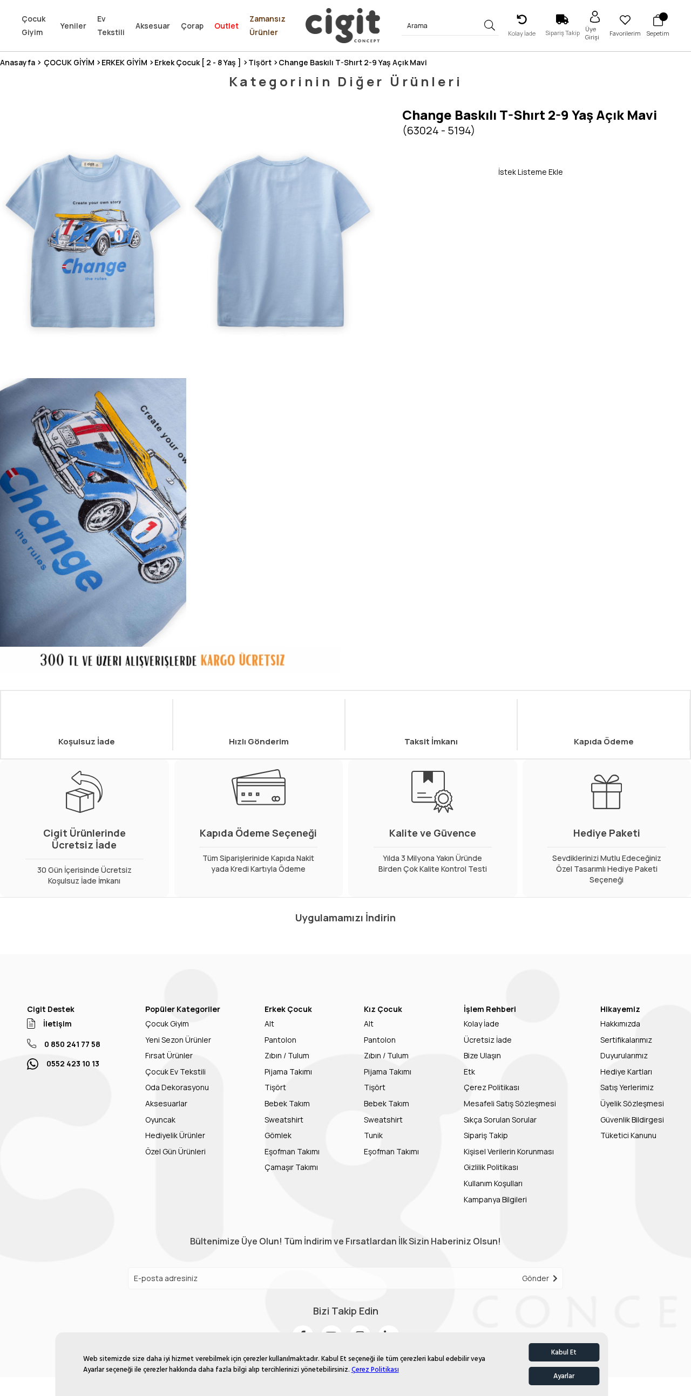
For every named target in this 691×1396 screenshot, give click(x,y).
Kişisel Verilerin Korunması (509, 1151)
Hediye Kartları (626, 1071)
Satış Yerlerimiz (627, 1087)
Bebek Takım (287, 1103)
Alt (269, 1023)
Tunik (373, 1135)
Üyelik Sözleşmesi (632, 1103)
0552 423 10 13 (72, 1063)
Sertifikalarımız (626, 1040)
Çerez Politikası (375, 1369)
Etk (469, 1071)
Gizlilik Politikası (491, 1167)
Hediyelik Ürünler (175, 1135)
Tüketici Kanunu (628, 1135)
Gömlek (278, 1135)
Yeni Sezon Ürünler (178, 1040)
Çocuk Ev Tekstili (175, 1071)
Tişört (275, 1087)
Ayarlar (563, 1376)
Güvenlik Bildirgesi (632, 1119)
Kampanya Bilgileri (495, 1199)
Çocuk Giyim (167, 1023)
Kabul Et (564, 1352)
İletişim (57, 1023)
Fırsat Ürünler (169, 1055)
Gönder (535, 1278)
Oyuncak (160, 1119)
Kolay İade (481, 1023)
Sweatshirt (284, 1119)
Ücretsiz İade (488, 1040)
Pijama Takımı (288, 1071)
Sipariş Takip (486, 1135)
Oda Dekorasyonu (177, 1087)
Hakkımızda (620, 1023)
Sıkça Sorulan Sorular (500, 1119)
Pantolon (280, 1040)
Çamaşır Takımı (291, 1167)
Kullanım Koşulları (493, 1183)
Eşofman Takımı (292, 1151)
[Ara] (490, 25)
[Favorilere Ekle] (450, 171)
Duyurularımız (624, 1055)
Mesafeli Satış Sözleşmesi (510, 1103)
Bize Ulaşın (482, 1055)
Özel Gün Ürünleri (175, 1151)
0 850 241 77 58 (72, 1044)
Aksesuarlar (166, 1103)
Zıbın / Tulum (287, 1055)
